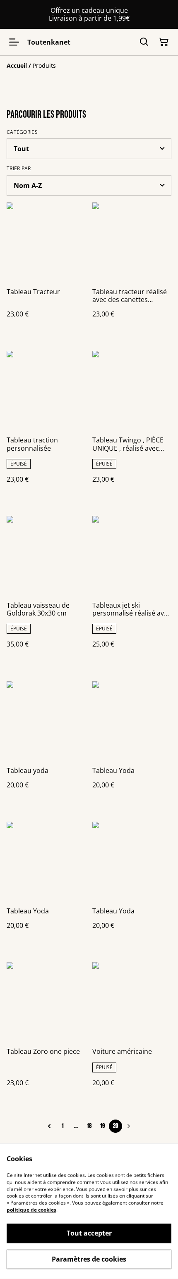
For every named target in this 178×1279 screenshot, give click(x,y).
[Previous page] (49, 1126)
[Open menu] (14, 42)
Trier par (19, 168)
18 (89, 1126)
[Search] (144, 42)
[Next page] (128, 1126)
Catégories (22, 132)
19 (102, 1126)
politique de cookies (31, 1209)
